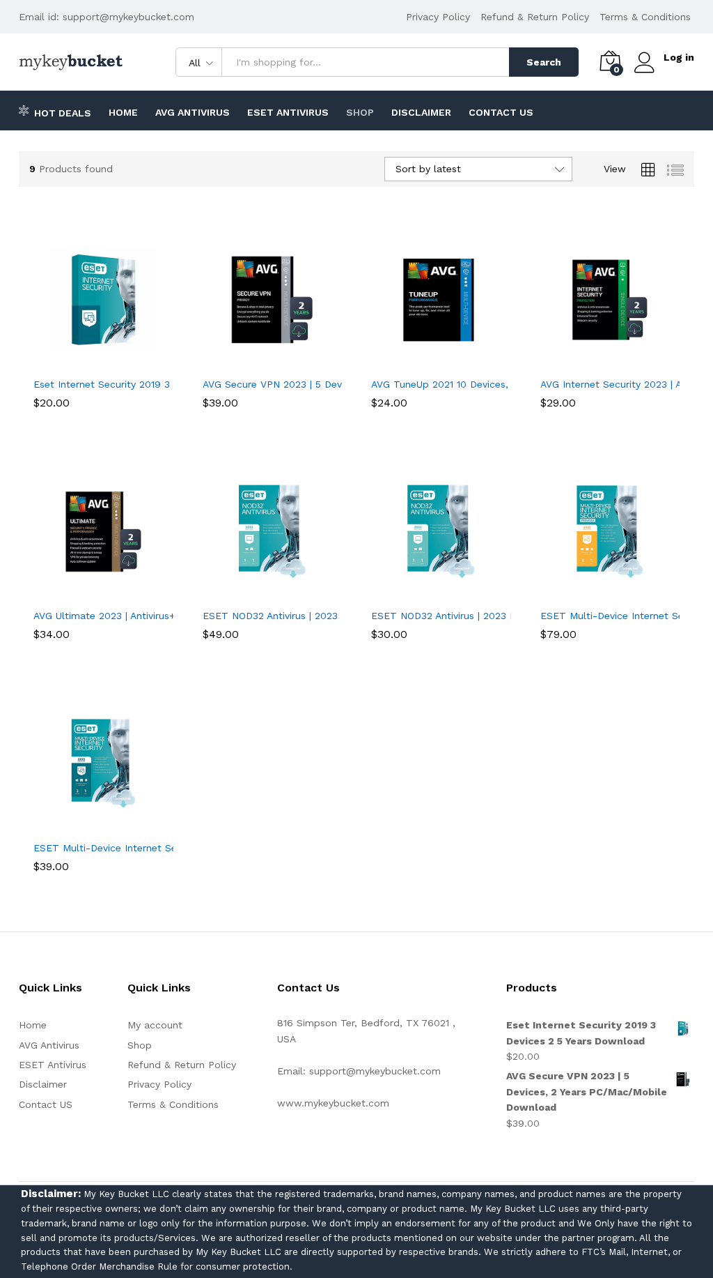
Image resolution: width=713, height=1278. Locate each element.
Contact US (501, 112)
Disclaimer (421, 112)
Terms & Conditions (645, 16)
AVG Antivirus (192, 112)
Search (543, 62)
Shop (360, 112)
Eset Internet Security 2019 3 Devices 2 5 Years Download (169, 384)
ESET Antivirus (288, 112)
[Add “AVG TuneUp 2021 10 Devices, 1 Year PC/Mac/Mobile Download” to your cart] (425, 361)
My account (154, 1024)
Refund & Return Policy (534, 16)
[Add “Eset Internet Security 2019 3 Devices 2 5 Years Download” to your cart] (87, 361)
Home (123, 112)
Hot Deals (62, 112)
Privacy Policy (438, 16)
